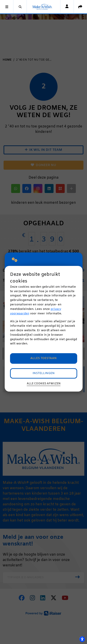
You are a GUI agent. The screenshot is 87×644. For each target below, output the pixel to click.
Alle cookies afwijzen (43, 384)
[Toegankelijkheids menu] (82, 639)
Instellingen (44, 373)
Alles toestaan (43, 358)
